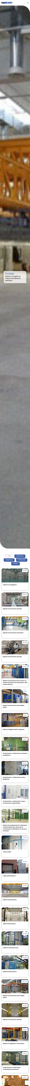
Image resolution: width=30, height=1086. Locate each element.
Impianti (25, 691)
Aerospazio (25, 570)
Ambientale (25, 739)
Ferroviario (25, 642)
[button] (28, 3)
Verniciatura (24, 981)
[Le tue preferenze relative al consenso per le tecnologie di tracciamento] (2, 1083)
